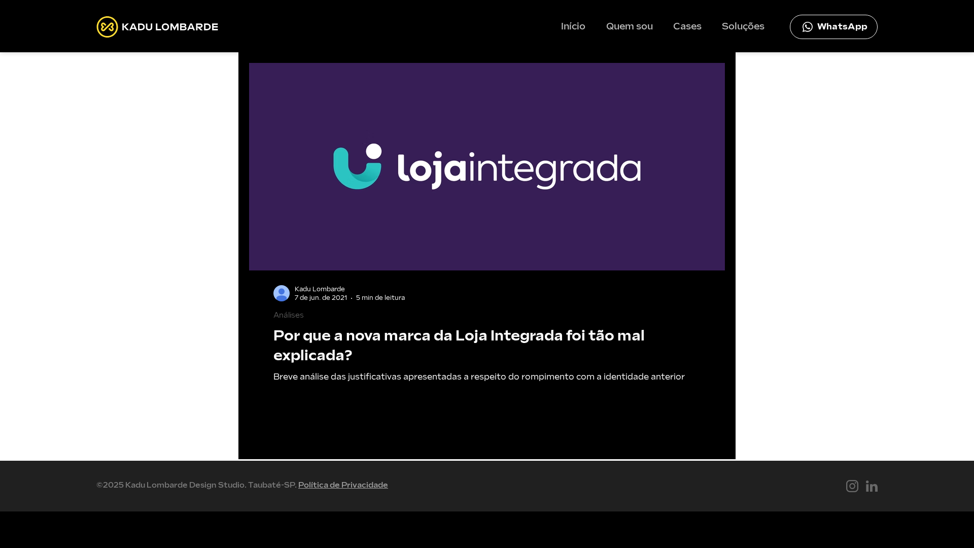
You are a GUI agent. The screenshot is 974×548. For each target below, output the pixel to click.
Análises (288, 315)
